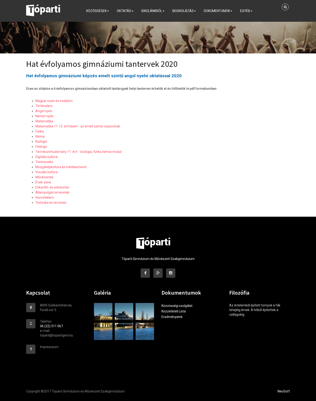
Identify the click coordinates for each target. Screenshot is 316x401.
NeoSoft (284, 391)
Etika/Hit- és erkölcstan (52, 187)
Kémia (40, 136)
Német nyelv (44, 116)
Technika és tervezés (50, 202)
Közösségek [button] (96, 11)
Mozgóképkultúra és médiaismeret (61, 167)
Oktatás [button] (124, 11)
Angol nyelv (43, 111)
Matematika (44, 121)
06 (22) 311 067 (51, 326)
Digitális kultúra (46, 157)
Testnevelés (44, 162)
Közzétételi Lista (173, 311)
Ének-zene (43, 182)
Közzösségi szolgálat (176, 306)
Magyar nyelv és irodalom (54, 101)
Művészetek (44, 177)
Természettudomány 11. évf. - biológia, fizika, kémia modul (78, 152)
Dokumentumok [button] (217, 11)
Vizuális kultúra (46, 172)
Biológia (41, 141)
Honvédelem (44, 197)
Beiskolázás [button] (183, 11)
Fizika (39, 131)
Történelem (44, 106)
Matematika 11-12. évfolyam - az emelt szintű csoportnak (77, 126)
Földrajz (41, 146)
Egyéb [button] (245, 11)
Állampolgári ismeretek (52, 192)
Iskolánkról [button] (151, 11)
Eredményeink (172, 317)
